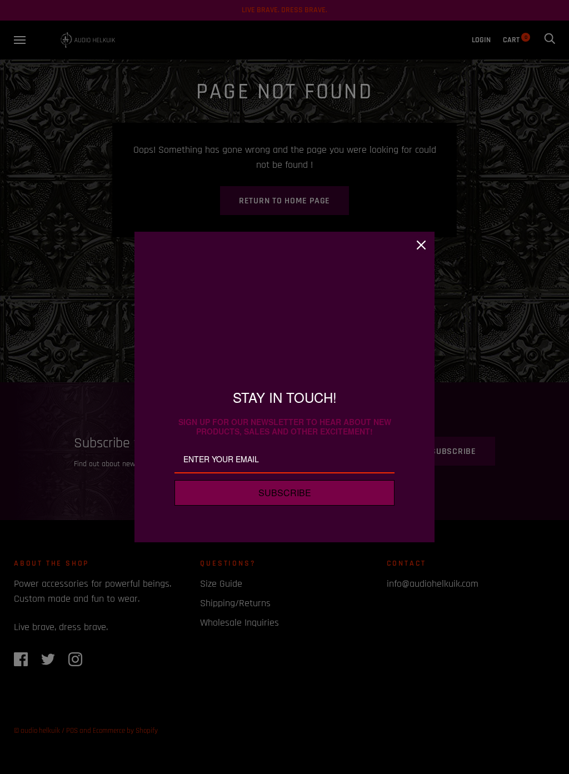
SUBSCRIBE (284, 492)
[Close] (421, 245)
